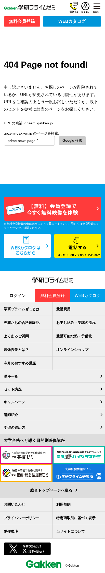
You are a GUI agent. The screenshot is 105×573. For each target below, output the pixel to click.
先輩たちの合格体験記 (22, 322)
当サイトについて (70, 531)
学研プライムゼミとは (22, 309)
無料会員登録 (22, 21)
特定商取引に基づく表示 (76, 518)
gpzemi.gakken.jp (38, 123)
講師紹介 (11, 415)
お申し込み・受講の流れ (76, 322)
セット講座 (13, 389)
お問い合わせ (14, 504)
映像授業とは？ (16, 350)
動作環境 (11, 531)
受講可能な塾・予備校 (74, 336)
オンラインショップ (72, 350)
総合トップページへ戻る (51, 490)
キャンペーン (14, 402)
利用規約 (63, 504)
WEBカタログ (72, 21)
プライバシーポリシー (22, 518)
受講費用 (63, 309)
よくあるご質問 (16, 336)
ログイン (85, 7)
